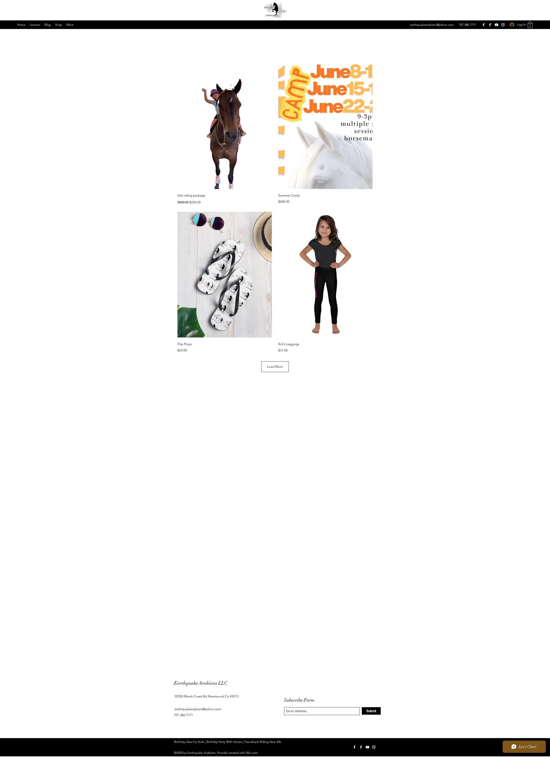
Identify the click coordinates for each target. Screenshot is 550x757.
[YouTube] (496, 25)
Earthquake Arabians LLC (200, 683)
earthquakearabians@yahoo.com (432, 25)
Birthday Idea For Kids (189, 742)
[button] (35, 24)
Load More (275, 367)
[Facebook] (483, 25)
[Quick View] (224, 126)
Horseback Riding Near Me (263, 742)
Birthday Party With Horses (224, 742)
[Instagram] (503, 25)
